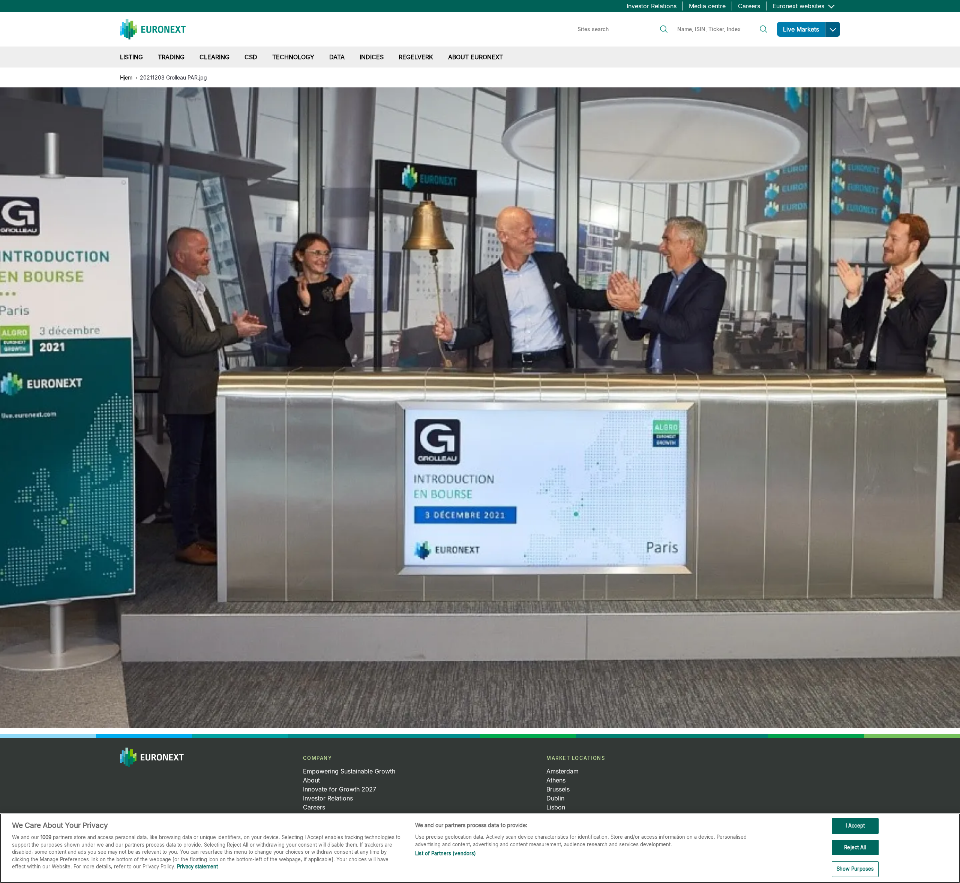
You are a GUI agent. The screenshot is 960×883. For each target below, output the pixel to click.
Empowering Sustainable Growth (349, 771)
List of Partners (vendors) (445, 853)
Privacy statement (197, 866)
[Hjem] (153, 29)
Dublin (555, 798)
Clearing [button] (215, 57)
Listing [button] (131, 57)
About (311, 780)
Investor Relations (651, 6)
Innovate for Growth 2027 (339, 789)
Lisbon (555, 807)
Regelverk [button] (416, 57)
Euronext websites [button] (799, 6)
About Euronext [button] (475, 57)
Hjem (126, 77)
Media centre (707, 6)
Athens (556, 780)
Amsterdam (562, 771)
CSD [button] (250, 57)
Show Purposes (855, 869)
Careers (749, 6)
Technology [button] (293, 57)
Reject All (855, 847)
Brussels (558, 789)
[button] (832, 29)
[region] (480, 848)
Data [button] (337, 57)
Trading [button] (171, 57)
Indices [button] (372, 57)
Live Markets (801, 29)
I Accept (855, 826)
